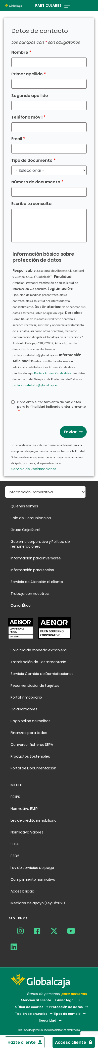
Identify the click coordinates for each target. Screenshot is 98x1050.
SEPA (15, 844)
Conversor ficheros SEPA (32, 744)
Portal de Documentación (33, 768)
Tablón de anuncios (31, 1014)
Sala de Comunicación (31, 517)
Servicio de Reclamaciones (34, 469)
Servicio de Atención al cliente (37, 581)
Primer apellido (27, 74)
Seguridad (47, 1020)
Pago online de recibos (31, 720)
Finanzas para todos (29, 732)
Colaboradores (24, 709)
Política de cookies (28, 1007)
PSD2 (15, 855)
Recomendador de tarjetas (35, 685)
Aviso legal (66, 1000)
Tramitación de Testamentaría (38, 661)
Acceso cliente (70, 1042)
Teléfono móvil (26, 117)
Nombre (19, 52)
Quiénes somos (24, 506)
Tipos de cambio (66, 1014)
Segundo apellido (29, 95)
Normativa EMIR (24, 808)
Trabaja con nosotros (30, 593)
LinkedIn (17, 947)
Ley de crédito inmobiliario (34, 820)
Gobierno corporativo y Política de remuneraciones (40, 544)
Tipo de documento (32, 160)
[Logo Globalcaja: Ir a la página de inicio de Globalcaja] (13, 6)
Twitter (56, 931)
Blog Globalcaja (12, 931)
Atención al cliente (36, 1000)
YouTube (73, 931)
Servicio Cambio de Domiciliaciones (42, 673)
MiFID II (16, 784)
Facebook (40, 931)
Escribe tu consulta (31, 203)
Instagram (23, 931)
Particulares (48, 5)
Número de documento (35, 182)
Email (16, 139)
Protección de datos (66, 1007)
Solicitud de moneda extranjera (39, 650)
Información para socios (32, 569)
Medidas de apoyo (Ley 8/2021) (38, 903)
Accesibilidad (22, 891)
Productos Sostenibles (30, 756)
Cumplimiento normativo (33, 879)
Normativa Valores (27, 832)
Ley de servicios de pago (32, 867)
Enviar (70, 432)
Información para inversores (36, 558)
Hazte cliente (22, 1042)
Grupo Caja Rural (25, 529)
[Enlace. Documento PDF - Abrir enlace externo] (19, 628)
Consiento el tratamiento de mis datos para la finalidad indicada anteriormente (51, 404)
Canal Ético (21, 605)
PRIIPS (15, 796)
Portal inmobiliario (26, 697)
